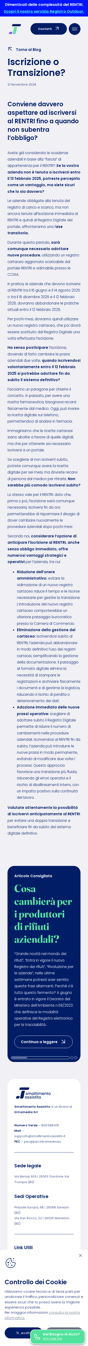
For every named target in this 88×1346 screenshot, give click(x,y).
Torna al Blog (28, 49)
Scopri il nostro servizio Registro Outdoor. (44, 11)
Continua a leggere (47, 1041)
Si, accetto (23, 1333)
